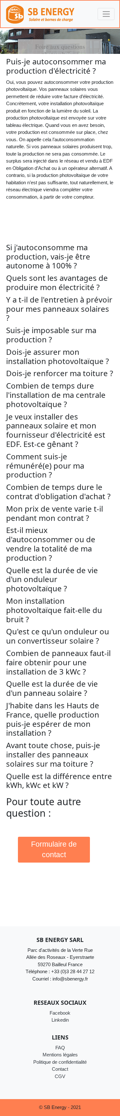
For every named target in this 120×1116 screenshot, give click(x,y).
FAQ (60, 1047)
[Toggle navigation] (106, 14)
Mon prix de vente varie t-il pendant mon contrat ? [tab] (54, 513)
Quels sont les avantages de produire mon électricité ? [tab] (57, 283)
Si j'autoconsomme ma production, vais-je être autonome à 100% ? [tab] (48, 256)
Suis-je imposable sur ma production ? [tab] (51, 335)
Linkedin (60, 1020)
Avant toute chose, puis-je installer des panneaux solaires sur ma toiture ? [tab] (53, 754)
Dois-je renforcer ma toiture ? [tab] (59, 373)
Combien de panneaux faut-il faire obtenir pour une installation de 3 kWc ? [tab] (58, 662)
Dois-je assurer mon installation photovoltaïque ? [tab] (57, 356)
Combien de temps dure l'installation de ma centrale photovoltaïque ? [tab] (56, 395)
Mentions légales (60, 1054)
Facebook (60, 1013)
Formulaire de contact (54, 849)
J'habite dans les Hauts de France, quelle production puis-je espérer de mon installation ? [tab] (52, 719)
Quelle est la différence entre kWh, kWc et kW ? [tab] (59, 781)
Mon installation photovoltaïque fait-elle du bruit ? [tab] (54, 610)
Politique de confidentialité (60, 1062)
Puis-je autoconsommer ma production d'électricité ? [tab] (56, 66)
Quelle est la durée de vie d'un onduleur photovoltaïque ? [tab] (52, 579)
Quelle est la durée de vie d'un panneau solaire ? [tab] (52, 688)
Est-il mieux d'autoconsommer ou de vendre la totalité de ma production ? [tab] (50, 544)
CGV (60, 1076)
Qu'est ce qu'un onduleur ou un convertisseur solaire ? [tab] (57, 636)
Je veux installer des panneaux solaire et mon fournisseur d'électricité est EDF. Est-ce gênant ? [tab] (55, 430)
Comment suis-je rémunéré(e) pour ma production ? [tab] (45, 465)
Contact (60, 1069)
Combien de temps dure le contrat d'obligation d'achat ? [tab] (58, 492)
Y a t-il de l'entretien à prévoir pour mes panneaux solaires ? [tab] (59, 309)
